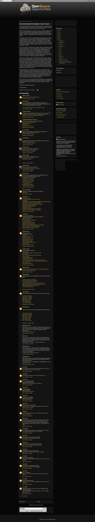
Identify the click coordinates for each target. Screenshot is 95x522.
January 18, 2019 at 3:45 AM (27, 187)
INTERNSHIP (25, 200)
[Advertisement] (62, 23)
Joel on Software (59, 98)
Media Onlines (25, 192)
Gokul (23, 411)
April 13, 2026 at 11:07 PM (27, 385)
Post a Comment (24, 496)
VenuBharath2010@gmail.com (28, 119)
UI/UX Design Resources (27, 399)
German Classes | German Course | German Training (32, 269)
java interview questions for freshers (29, 281)
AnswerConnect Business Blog (62, 91)
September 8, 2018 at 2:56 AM (28, 127)
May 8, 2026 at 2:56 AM (26, 493)
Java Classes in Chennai (30, 115)
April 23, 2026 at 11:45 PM (27, 433)
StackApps (58, 70)
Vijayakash (24, 267)
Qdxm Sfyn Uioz (25, 254)
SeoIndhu (24, 137)
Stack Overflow (59, 112)
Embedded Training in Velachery (28, 185)
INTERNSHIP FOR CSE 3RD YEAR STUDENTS (31, 202)
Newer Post (22, 501)
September (61, 46)
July (60, 47)
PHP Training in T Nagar (27, 299)
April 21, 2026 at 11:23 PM (27, 409)
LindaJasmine (25, 111)
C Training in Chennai (26, 183)
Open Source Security (63, 60)
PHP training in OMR (26, 301)
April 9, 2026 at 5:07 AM (26, 371)
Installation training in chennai (28, 141)
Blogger (54, 519)
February (61, 56)
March (60, 55)
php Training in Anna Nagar (27, 296)
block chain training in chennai (28, 133)
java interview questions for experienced (29, 280)
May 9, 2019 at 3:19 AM (26, 194)
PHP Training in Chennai (27, 302)
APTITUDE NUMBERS (26, 221)
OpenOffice (41, 53)
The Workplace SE (60, 117)
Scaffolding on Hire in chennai (28, 169)
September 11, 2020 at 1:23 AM (28, 289)
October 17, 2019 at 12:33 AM (28, 211)
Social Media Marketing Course (39, 375)
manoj (23, 373)
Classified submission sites (29, 331)
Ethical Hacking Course (26, 123)
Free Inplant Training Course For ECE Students (31, 199)
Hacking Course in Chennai (27, 125)
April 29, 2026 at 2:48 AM (27, 446)
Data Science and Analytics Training (33, 438)
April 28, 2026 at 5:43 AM (27, 439)
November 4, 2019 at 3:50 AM (28, 265)
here (44, 28)
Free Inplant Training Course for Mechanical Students (32, 204)
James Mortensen (61, 139)
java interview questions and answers (29, 279)
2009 (59, 35)
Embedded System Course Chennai (29, 177)
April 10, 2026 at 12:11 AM (27, 377)
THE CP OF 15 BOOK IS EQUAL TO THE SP (31, 226)
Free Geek (39, 30)
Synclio (67, 141)
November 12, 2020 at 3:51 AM (28, 304)
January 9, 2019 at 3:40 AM (27, 144)
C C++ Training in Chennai (27, 182)
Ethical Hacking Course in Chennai (28, 122)
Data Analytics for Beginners (27, 466)
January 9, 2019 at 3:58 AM (27, 163)
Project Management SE (61, 114)
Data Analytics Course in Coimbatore (38, 423)
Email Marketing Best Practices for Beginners (36, 451)
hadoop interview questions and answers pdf (30, 285)
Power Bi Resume (25, 256)
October (60, 44)
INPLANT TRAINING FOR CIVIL (28, 206)
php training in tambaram (27, 295)
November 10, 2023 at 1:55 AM (28, 364)
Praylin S (24, 173)
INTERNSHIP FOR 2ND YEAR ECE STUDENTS (31, 208)
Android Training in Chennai (27, 241)
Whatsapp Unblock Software (27, 257)
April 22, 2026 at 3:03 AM (27, 415)
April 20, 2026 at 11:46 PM (27, 401)
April (60, 53)
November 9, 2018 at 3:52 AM (28, 135)
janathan (24, 196)
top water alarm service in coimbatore (29, 149)
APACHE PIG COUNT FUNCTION (28, 222)
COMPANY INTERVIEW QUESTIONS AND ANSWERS (32, 216)
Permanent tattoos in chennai (27, 157)
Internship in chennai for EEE (27, 244)
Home (38, 501)
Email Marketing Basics (29, 391)
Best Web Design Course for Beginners (34, 383)
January (60, 58)
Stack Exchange (66, 146)
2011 (59, 32)
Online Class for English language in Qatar (37, 342)
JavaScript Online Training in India (32, 97)
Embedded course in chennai (27, 178)
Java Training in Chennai (27, 107)
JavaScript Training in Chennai (28, 179)
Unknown (24, 101)
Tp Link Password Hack (26, 258)
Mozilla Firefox (46, 53)
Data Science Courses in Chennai (33, 369)
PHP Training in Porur (26, 300)
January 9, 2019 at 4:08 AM (27, 171)
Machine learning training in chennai (32, 132)
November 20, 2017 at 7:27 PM (28, 98)
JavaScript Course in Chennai (28, 181)
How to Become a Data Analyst (30, 406)
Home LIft (24, 129)
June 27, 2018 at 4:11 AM (27, 109)
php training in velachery (27, 298)
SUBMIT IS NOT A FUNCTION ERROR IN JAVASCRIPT (33, 225)
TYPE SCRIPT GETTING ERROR (28, 220)
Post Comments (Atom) (38, 505)
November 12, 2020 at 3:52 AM (28, 323)
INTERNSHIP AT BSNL (26, 207)
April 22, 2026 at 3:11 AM (27, 426)
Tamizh (23, 428)
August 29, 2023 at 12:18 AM (27, 343)
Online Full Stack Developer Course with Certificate (32, 445)
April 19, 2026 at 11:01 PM (27, 393)
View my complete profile (61, 156)
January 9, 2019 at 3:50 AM (27, 152)
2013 (59, 30)
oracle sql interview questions (27, 286)
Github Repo (59, 72)
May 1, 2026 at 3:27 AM (26, 461)
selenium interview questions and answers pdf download (32, 283)
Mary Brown (24, 95)
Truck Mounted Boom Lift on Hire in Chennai (30, 168)
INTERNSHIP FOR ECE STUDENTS (29, 205)
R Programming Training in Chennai (29, 242)
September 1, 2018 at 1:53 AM (28, 117)
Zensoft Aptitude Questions (27, 263)
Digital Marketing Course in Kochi (33, 431)
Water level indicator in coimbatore (28, 151)
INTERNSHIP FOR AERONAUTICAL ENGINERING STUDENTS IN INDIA (36, 201)
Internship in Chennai (26, 237)
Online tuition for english (34, 352)
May (60, 51)
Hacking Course (25, 124)
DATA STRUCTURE (26, 219)
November (61, 42)
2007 (59, 39)
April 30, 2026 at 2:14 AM (27, 453)
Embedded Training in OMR (27, 184)
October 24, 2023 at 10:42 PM (28, 354)
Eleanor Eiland (25, 189)
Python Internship (25, 243)
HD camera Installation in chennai (28, 143)
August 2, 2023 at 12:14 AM (27, 333)
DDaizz (23, 418)
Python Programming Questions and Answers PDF (31, 252)
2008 (59, 37)
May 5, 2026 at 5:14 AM (26, 484)
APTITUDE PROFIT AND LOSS (28, 223)
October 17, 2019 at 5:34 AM (27, 229)
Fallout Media (59, 96)
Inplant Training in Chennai (27, 234)
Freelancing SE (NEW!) (61, 110)
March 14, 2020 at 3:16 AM (27, 271)
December (61, 40)
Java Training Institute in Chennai (38, 107)
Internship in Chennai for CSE (28, 236)
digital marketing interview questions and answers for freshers (33, 284)
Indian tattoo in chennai (26, 159)
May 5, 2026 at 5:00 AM (26, 476)
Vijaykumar (24, 231)
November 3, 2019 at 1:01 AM (28, 246)
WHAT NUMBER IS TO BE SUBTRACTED (30, 227)
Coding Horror (59, 93)
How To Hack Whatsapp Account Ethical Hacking (31, 255)
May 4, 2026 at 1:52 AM (26, 468)
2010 (59, 34)
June (60, 49)
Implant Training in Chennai (27, 240)
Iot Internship (24, 235)
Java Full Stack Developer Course (31, 473)
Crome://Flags (25, 251)
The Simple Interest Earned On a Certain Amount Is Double (33, 259)
